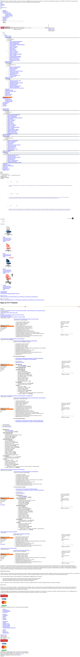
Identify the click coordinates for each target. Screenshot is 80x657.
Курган (2, 5)
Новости (4, 616)
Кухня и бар (16, 293)
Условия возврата (6, 626)
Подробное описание (20, 362)
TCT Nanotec (23, 365)
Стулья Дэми (28, 299)
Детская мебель (3, 293)
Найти (4, 22)
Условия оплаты (8, 99)
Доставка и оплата (6, 12)
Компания (5, 614)
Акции (4, 617)
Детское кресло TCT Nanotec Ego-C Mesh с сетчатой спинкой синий (29, 420)
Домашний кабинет (10, 293)
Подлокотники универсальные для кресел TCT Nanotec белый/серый (29, 358)
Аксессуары (30, 296)
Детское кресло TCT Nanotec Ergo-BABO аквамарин (26, 488)
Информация (5, 621)
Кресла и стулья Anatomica (5, 299)
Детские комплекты (11, 296)
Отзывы (4, 19)
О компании (5, 615)
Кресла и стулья (18, 296)
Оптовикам (5, 17)
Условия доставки (8, 100)
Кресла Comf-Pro (22, 299)
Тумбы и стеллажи (24, 296)
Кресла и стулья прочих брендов (37, 299)
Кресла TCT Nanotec (15, 299)
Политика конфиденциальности (9, 627)
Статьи (4, 630)
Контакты (2, 4)
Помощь (4, 622)
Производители (6, 16)
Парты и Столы (3, 296)
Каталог (5, 34)
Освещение (35, 296)
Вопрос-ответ (5, 631)
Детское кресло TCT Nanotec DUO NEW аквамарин (26, 359)
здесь (19, 654)
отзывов (2, 504)
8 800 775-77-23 (3, 7)
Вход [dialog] (1, 3)
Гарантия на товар (6, 625)
